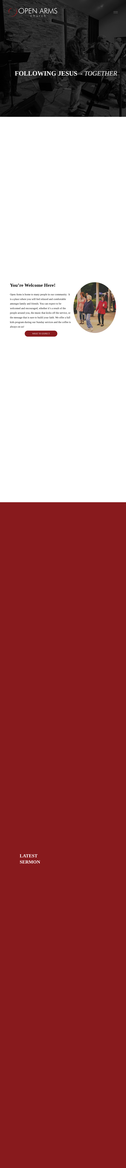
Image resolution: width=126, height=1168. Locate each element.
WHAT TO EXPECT (41, 334)
